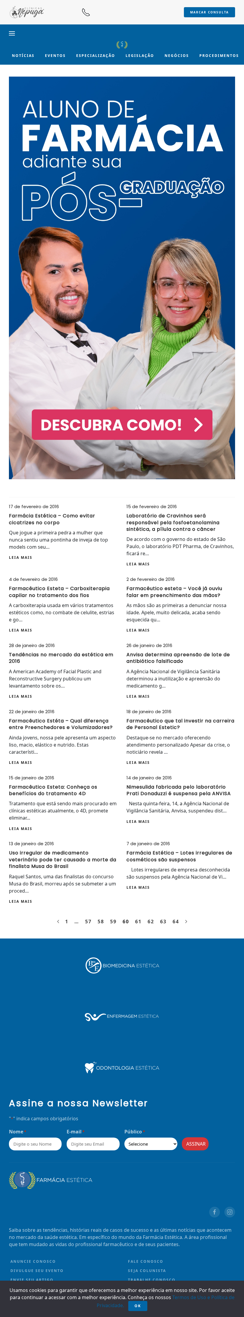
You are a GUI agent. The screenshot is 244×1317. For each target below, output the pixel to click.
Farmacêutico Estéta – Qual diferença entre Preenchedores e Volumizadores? (61, 724)
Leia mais (20, 557)
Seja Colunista (147, 1270)
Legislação (140, 55)
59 (113, 921)
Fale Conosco (145, 1261)
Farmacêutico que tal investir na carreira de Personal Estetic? (180, 724)
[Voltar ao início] (122, 45)
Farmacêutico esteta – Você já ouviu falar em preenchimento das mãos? (174, 591)
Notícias (23, 55)
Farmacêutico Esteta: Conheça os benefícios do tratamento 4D (53, 790)
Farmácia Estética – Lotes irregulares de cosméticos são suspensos (179, 856)
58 (101, 921)
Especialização (95, 55)
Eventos (55, 55)
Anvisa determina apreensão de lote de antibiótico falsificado (178, 658)
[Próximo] (186, 921)
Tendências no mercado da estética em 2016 (61, 658)
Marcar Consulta (209, 12)
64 (176, 921)
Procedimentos (219, 55)
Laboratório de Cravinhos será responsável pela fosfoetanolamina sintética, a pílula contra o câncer (173, 522)
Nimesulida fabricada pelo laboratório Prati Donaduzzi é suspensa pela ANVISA (178, 790)
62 (151, 921)
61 (138, 921)
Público (134, 1131)
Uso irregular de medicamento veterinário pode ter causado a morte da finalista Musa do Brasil (62, 859)
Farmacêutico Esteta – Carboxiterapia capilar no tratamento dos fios (59, 591)
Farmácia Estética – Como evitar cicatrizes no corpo (52, 519)
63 (163, 921)
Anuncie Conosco (33, 1261)
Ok (137, 1305)
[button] (12, 33)
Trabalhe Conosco (152, 1279)
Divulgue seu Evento (37, 1270)
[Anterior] (58, 921)
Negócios (177, 55)
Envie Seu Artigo (32, 1279)
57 (88, 921)
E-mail (76, 1131)
